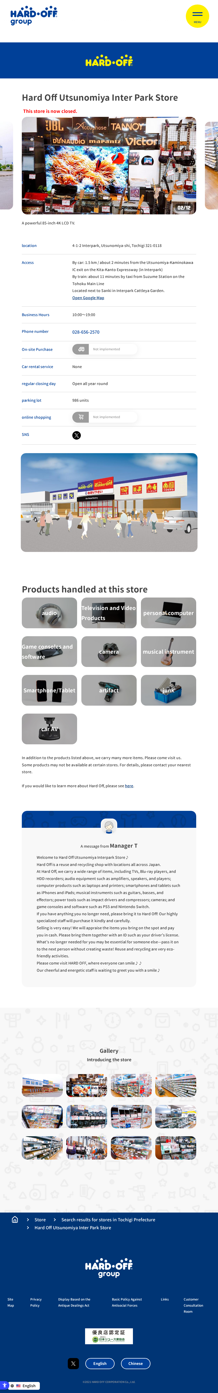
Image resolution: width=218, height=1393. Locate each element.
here (129, 785)
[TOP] (15, 1219)
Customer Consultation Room (193, 1305)
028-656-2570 (85, 332)
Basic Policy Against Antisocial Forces (127, 1302)
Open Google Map (88, 297)
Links (165, 1299)
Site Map (10, 1302)
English (100, 1363)
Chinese (135, 1363)
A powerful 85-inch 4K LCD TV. (48, 222)
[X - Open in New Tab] (76, 435)
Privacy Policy (36, 1302)
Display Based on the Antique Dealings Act (74, 1302)
